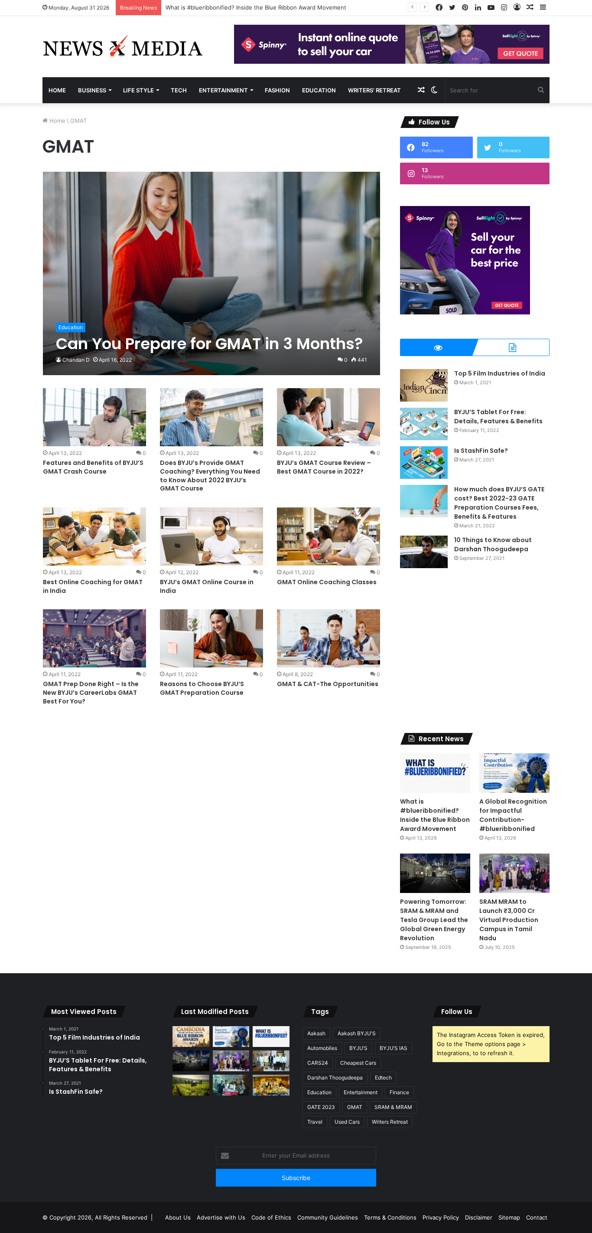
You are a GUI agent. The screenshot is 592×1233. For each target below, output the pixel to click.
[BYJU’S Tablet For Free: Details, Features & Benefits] (424, 424)
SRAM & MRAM (393, 1107)
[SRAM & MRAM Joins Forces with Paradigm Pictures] (271, 1085)
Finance (399, 1092)
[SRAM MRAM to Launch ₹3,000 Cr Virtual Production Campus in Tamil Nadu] (514, 873)
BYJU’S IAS (393, 1048)
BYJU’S (358, 1048)
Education (319, 90)
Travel (314, 1122)
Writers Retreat (390, 1122)
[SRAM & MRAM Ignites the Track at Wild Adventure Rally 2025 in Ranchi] (231, 1085)
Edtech (383, 1077)
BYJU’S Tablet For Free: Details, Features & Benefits (498, 416)
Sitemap (509, 1217)
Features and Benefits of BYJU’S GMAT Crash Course (93, 467)
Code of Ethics (271, 1217)
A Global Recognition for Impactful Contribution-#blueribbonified (513, 815)
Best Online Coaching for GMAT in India (93, 586)
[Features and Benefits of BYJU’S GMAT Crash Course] (94, 417)
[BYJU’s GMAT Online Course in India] (211, 536)
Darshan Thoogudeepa (335, 1077)
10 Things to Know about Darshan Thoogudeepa (493, 544)
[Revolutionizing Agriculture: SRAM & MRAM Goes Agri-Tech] (190, 1085)
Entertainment (223, 90)
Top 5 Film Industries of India (499, 373)
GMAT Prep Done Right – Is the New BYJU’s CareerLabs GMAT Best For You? (91, 692)
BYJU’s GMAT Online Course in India (207, 586)
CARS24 (317, 1063)
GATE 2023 (321, 1107)
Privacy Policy (441, 1217)
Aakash (316, 1033)
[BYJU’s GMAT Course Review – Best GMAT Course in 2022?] (328, 417)
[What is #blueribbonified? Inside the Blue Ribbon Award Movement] (435, 773)
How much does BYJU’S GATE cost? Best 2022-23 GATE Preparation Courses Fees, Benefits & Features (499, 503)
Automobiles (322, 1048)
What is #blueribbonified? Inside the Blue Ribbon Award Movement (256, 7)
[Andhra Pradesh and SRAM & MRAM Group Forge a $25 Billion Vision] (271, 1060)
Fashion (277, 90)
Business (92, 90)
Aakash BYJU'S (357, 1033)
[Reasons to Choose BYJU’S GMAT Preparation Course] (211, 638)
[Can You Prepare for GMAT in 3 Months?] (212, 273)
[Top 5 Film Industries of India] (424, 385)
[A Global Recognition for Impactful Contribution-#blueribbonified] (514, 773)
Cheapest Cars (358, 1063)
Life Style (138, 90)
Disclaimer (478, 1217)
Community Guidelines (327, 1217)
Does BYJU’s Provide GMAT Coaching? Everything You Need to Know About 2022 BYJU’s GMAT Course (210, 475)
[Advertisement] (475, 650)
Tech (179, 90)
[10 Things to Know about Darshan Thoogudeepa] (424, 552)
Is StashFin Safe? (481, 450)
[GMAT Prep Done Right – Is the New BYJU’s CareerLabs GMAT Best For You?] (94, 638)
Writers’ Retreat (374, 90)
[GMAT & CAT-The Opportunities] (328, 638)
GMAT (354, 1107)
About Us (178, 1217)
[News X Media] (122, 46)
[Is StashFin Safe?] (424, 462)
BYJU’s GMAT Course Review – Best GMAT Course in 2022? (324, 467)
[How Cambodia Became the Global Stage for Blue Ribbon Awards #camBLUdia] (190, 1036)
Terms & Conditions (390, 1217)
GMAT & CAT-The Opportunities (327, 684)
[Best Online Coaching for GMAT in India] (94, 536)
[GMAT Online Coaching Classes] (328, 536)
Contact (536, 1217)
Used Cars (347, 1122)
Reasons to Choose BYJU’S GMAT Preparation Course (202, 688)
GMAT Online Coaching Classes (327, 582)
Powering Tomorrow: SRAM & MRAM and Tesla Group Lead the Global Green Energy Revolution (434, 919)
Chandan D (76, 359)
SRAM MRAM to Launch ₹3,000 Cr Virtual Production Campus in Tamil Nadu (508, 919)
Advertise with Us (221, 1217)
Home (57, 90)
